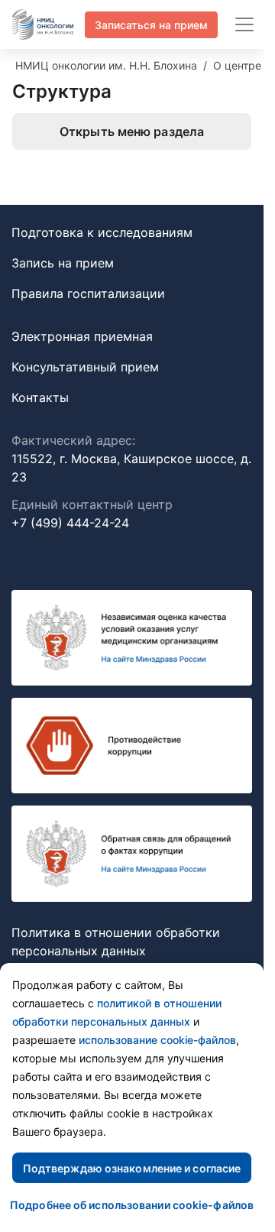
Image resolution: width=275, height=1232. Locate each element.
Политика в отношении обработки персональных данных (115, 941)
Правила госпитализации (88, 293)
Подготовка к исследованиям (101, 232)
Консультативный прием (85, 366)
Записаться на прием (151, 24)
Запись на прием (62, 263)
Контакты (40, 397)
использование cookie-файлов (157, 1039)
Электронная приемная (82, 336)
